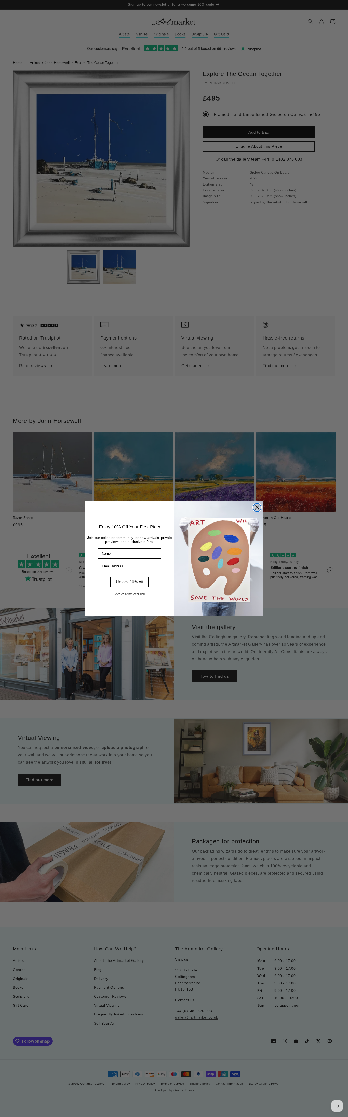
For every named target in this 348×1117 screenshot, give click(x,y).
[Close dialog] (257, 507)
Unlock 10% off (129, 582)
